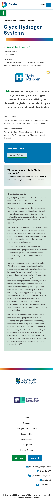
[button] (3, 13)
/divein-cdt (46, 480)
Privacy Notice (26, 450)
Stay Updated (26, 444)
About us (26, 423)
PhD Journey (26, 439)
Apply (33, 458)
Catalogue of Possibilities (14, 21)
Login (20, 458)
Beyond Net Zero (17, 155)
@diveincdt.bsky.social (41, 475)
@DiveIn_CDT (45, 471)
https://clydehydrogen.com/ (18, 47)
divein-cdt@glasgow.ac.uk (40, 467)
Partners (30, 21)
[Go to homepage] (9, 7)
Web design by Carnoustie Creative (26, 497)
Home (26, 418)
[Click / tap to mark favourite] (48, 72)
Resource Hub (26, 434)
